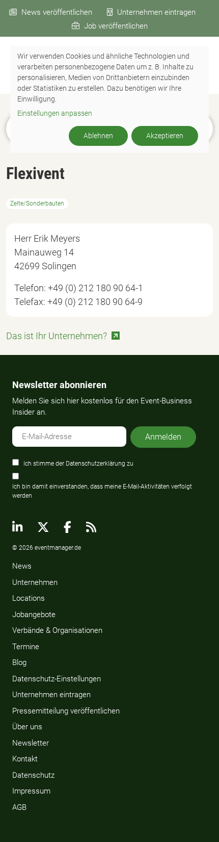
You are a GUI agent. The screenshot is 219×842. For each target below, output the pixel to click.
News (22, 566)
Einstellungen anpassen (54, 113)
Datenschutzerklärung (95, 463)
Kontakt (25, 758)
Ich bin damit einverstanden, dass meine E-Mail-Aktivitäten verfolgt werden (102, 491)
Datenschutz (33, 775)
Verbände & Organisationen (57, 630)
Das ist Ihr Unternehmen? (56, 335)
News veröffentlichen (56, 12)
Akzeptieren (164, 136)
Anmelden (163, 437)
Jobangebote (34, 614)
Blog (19, 662)
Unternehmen (35, 582)
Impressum (31, 791)
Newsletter (30, 743)
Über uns (27, 726)
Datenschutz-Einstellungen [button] (56, 678)
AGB (19, 807)
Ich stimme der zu (78, 463)
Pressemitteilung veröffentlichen (66, 711)
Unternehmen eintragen (156, 12)
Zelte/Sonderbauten (37, 203)
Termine (25, 646)
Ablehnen (98, 136)
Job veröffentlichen (116, 26)
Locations (28, 598)
